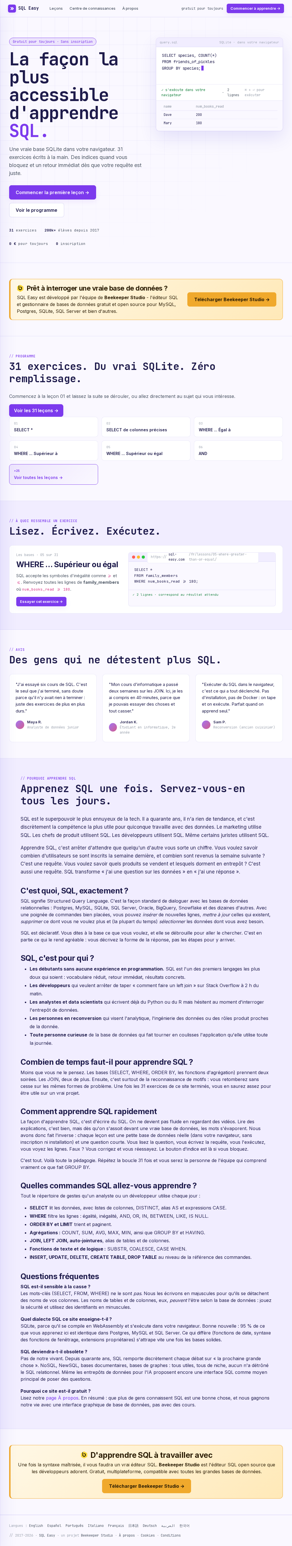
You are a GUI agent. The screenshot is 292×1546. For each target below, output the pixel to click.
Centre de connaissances (92, 8)
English (36, 1525)
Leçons (56, 8)
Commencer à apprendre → (255, 8)
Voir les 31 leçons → (36, 410)
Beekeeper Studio (97, 1535)
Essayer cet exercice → (41, 601)
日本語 (133, 1525)
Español (54, 1525)
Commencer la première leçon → (52, 192)
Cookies (148, 1535)
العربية (168, 1525)
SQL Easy (28, 8)
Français (116, 1525)
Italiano (96, 1525)
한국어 (184, 1525)
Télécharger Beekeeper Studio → (232, 299)
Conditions (171, 1535)
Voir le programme (36, 210)
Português (75, 1525)
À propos (130, 8)
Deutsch (150, 1525)
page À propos (62, 1398)
